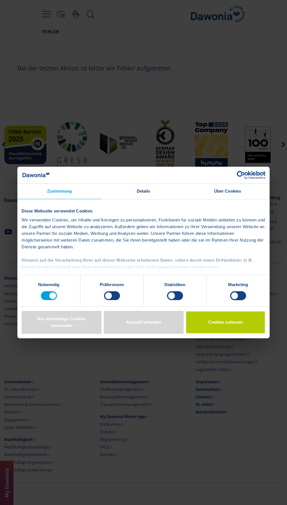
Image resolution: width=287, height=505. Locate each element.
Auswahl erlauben (143, 322)
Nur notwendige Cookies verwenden (61, 322)
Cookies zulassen (225, 322)
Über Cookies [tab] (227, 191)
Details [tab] (144, 191)
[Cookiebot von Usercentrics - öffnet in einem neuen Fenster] (240, 175)
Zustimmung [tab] (59, 191)
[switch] (112, 295)
